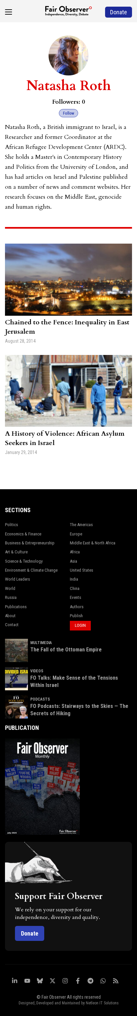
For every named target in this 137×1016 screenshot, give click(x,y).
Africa (75, 551)
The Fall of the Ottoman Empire (66, 649)
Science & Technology (24, 561)
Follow (68, 113)
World (10, 588)
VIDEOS (36, 671)
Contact (12, 624)
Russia (11, 597)
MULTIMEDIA (41, 642)
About (10, 615)
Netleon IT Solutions (102, 1003)
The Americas (81, 524)
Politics (11, 524)
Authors (76, 606)
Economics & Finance (23, 533)
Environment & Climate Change (31, 570)
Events (75, 597)
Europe (76, 533)
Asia (73, 561)
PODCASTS (40, 699)
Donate (29, 933)
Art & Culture (16, 551)
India (74, 579)
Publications (16, 606)
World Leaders (17, 579)
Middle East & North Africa (92, 542)
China (74, 588)
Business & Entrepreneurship (30, 542)
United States (81, 570)
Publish (76, 615)
